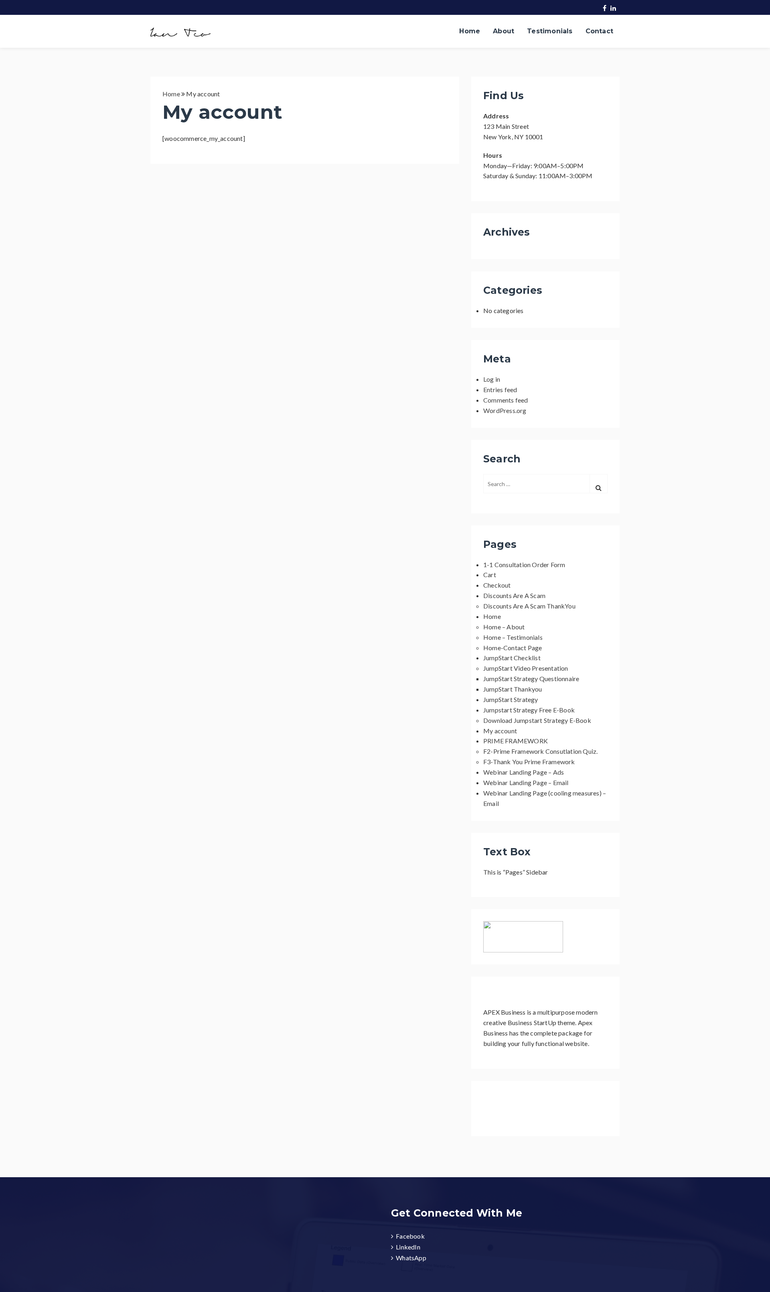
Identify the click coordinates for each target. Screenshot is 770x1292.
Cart (489, 574)
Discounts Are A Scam (514, 595)
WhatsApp (411, 1257)
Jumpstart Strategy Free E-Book (529, 710)
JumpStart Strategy (510, 699)
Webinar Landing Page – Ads (523, 772)
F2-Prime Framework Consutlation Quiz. (540, 751)
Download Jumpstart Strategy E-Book (537, 720)
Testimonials (549, 31)
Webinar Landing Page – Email (526, 782)
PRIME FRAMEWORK (515, 741)
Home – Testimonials (513, 637)
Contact (599, 31)
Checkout (497, 585)
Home (469, 31)
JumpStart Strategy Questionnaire (531, 678)
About (503, 31)
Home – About (504, 627)
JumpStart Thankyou (512, 689)
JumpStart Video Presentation (525, 668)
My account (500, 731)
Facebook (410, 1236)
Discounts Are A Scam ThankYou (529, 606)
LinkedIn (408, 1247)
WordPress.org (505, 410)
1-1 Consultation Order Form (524, 564)
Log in (491, 379)
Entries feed (500, 389)
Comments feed (505, 400)
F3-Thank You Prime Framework (529, 761)
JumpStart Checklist (512, 657)
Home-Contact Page (512, 647)
